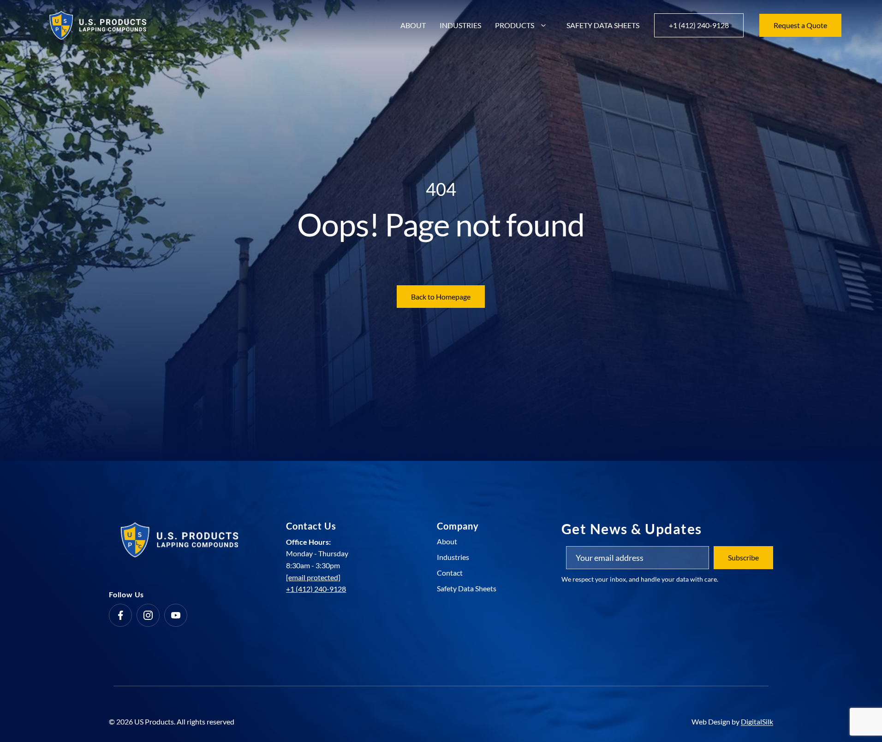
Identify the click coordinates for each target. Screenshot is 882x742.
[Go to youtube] (175, 615)
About (413, 25)
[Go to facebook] (120, 615)
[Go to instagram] (148, 615)
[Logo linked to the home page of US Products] (98, 25)
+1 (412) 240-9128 (316, 588)
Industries (460, 25)
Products (514, 25)
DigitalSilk (757, 721)
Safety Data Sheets (602, 25)
